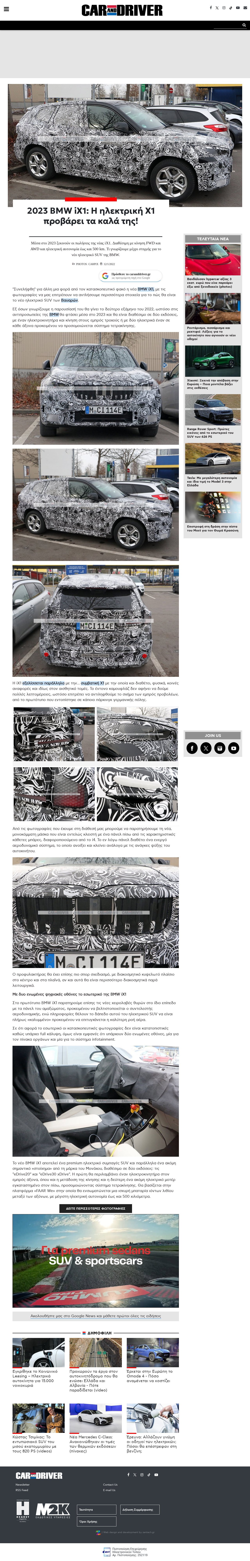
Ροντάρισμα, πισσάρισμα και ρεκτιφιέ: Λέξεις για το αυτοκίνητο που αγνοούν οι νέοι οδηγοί (211, 333)
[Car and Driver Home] (40, 1475)
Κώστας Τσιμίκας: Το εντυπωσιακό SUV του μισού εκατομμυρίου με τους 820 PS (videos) (34, 1444)
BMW (54, 315)
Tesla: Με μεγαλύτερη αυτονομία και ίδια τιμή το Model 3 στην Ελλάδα (212, 482)
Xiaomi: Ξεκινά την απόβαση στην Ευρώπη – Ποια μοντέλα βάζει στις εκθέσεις (212, 384)
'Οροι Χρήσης (88, 1521)
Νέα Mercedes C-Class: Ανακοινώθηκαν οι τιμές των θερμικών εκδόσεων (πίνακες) (93, 1444)
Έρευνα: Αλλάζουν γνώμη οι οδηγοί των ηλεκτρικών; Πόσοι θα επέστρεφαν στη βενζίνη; (152, 1444)
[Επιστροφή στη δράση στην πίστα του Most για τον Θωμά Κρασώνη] (213, 507)
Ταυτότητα (86, 1509)
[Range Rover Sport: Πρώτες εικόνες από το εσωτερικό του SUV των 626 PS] (213, 409)
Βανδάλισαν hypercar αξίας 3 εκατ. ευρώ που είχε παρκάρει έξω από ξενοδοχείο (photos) (210, 283)
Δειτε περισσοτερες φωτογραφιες (95, 1209)
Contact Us (110, 1484)
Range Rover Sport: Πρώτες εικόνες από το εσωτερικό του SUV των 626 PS (210, 433)
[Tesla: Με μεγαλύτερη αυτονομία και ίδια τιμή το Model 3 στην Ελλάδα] (213, 458)
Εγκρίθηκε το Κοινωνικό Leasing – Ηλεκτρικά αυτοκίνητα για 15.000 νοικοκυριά (35, 1378)
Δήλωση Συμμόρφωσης (137, 1509)
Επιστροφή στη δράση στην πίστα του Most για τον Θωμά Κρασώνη (212, 528)
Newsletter (22, 1484)
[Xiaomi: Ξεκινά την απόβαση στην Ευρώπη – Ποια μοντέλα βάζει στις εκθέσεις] (213, 361)
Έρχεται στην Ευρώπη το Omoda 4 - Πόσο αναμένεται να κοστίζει (150, 1376)
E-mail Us (109, 1490)
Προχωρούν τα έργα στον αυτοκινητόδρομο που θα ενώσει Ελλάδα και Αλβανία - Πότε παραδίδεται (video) (94, 1381)
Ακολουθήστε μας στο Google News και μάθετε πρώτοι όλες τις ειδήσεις (95, 1316)
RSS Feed (22, 1490)
